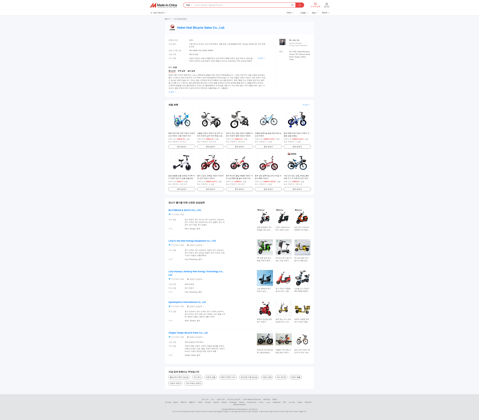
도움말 (303, 13)
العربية (268, 402)
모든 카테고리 (158, 13)
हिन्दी (284, 402)
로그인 (326, 7)
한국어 (261, 402)
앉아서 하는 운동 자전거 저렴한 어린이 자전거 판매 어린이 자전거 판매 (239, 135)
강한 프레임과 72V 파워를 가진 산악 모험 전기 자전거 (264, 229)
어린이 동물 (295, 377)
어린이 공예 (267, 377)
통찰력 (274, 399)
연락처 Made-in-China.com (252, 399)
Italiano (241, 402)
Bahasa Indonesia (240, 404)
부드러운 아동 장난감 (248, 377)
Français (208, 402)
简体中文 (184, 402)
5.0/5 (175, 67)
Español (216, 402)
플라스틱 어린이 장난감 (179, 377)
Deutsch (224, 402)
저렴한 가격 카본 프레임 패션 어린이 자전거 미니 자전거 (283, 352)
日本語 (200, 402)
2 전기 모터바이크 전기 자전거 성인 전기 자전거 (283, 229)
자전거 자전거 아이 (227, 377)
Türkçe (300, 402)
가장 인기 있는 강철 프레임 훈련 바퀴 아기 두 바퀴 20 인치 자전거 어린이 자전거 (297, 178)
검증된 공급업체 (197, 245)
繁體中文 (192, 402)
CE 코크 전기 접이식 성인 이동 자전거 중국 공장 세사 (284, 260)
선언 (212, 399)
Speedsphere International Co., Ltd (187, 302)
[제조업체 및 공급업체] (163, 5)
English (175, 402)
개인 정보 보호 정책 (233, 399)
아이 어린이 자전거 (193, 383)
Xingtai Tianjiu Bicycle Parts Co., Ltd (188, 333)
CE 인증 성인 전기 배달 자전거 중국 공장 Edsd (264, 260)
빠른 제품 (266, 399)
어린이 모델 (210, 377)
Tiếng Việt (307, 402)
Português (233, 402)
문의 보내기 (181, 147)
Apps (314, 13)
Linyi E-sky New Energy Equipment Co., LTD (192, 241)
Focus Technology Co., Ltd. (242, 409)
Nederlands (277, 402)
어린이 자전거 (175, 383)
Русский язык (251, 402)
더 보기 (260, 58)
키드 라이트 (281, 377)
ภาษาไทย (292, 402)
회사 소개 (205, 399)
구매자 (289, 13)
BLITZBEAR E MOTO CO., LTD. (185, 210)
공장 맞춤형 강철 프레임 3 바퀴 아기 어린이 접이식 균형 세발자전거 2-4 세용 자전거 (181, 178)
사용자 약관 (221, 399)
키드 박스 (197, 377)
